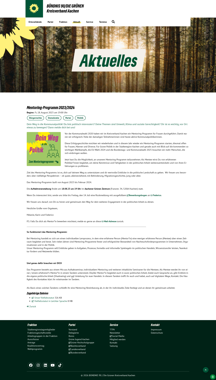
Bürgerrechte (35, 117)
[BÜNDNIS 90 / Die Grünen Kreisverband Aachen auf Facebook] (31, 365)
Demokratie (53, 117)
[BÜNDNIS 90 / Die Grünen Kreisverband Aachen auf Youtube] (53, 365)
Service (114, 325)
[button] (113, 22)
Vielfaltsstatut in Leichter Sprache (50, 301)
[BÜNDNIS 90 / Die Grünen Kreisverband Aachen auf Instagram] (38, 365)
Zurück (32, 306)
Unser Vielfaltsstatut (44, 297)
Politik (80, 117)
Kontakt (155, 325)
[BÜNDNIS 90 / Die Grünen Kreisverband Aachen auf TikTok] (60, 365)
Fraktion (32, 325)
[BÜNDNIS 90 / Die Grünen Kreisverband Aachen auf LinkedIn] (45, 365)
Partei (68, 117)
